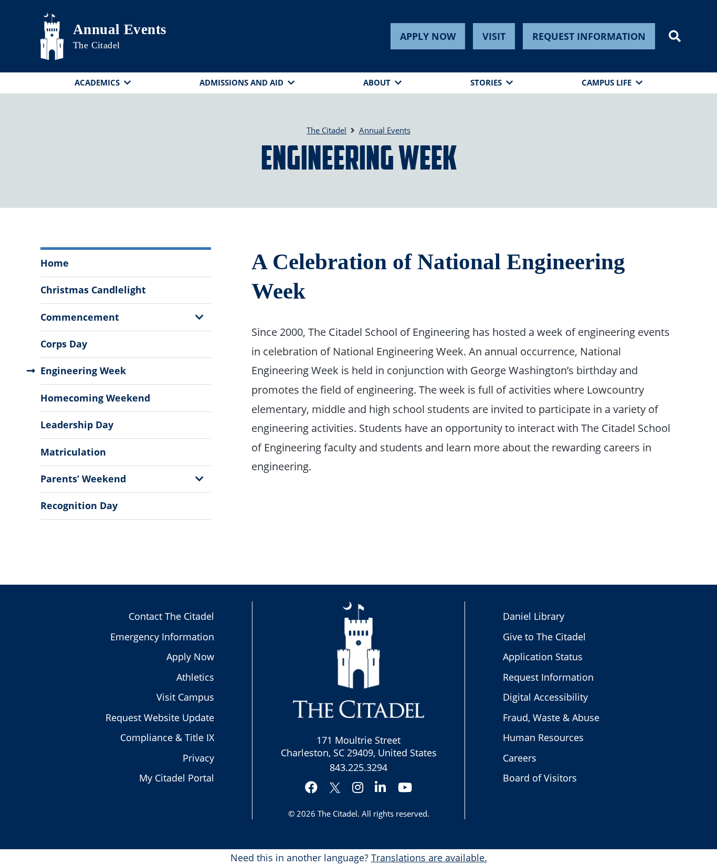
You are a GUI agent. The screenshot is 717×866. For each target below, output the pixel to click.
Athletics (195, 677)
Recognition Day (79, 505)
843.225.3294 (358, 767)
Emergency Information (162, 636)
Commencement (79, 317)
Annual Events (120, 29)
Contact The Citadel (171, 616)
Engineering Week (83, 370)
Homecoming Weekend (95, 398)
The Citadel (337, 813)
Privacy (198, 758)
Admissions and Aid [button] (241, 82)
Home (54, 263)
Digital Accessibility (545, 697)
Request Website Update (160, 717)
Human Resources (543, 737)
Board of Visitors (540, 778)
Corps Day (63, 343)
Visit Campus (185, 697)
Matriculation (73, 452)
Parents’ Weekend (83, 478)
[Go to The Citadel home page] (52, 36)
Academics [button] (97, 82)
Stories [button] (486, 82)
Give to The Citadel (544, 636)
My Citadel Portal (176, 778)
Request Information (589, 36)
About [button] (377, 82)
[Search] (675, 36)
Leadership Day (76, 424)
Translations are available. (429, 857)
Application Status (543, 656)
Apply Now (428, 36)
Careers (519, 758)
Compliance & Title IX (167, 737)
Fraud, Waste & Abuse (551, 717)
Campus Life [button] (606, 82)
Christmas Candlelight (93, 289)
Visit (493, 36)
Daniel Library (533, 616)
